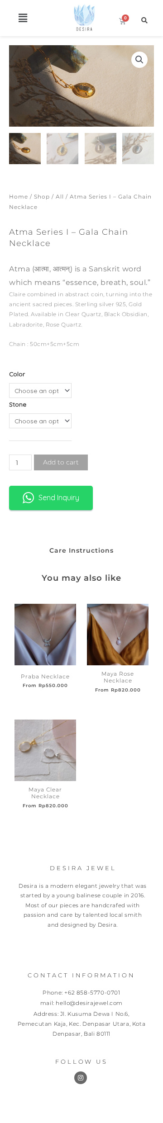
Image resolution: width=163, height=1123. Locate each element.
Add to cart (61, 462)
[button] (23, 17)
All (60, 196)
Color (17, 374)
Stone (17, 404)
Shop (42, 196)
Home (18, 196)
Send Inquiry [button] (58, 497)
